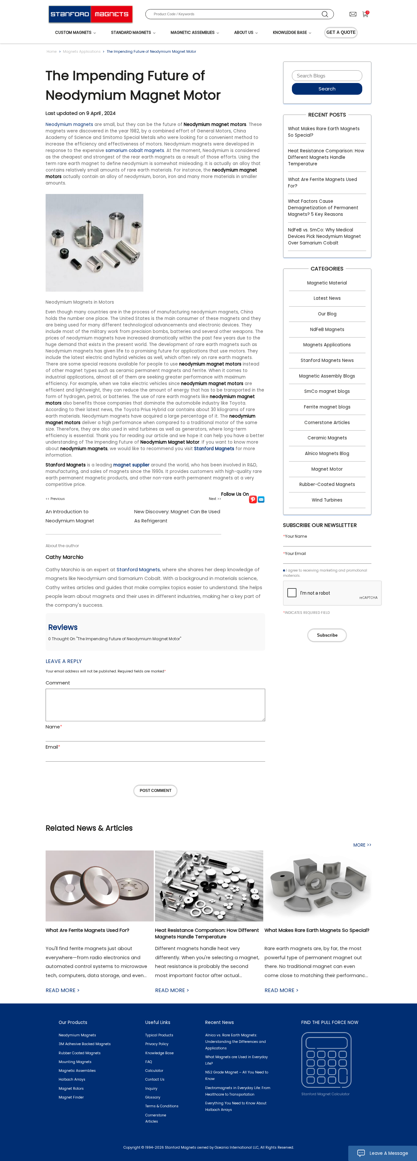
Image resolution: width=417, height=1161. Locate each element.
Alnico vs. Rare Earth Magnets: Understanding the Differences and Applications (235, 1042)
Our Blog (327, 314)
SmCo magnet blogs (327, 391)
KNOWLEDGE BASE (290, 32)
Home (52, 51)
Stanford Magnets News (327, 360)
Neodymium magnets (69, 124)
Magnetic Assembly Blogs (327, 376)
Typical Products (159, 1035)
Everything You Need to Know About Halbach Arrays (235, 1106)
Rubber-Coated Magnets (327, 484)
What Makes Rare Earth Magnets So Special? (324, 132)
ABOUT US (243, 32)
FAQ (148, 1061)
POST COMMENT (155, 790)
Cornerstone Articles (327, 423)
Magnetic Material (327, 283)
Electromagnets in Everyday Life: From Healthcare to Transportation (237, 1091)
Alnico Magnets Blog (327, 453)
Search (327, 88)
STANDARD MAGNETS (131, 32)
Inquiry (151, 1088)
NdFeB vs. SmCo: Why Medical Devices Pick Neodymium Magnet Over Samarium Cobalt (324, 236)
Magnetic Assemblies (77, 1070)
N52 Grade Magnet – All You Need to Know (236, 1075)
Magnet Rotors (71, 1088)
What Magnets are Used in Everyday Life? (236, 1060)
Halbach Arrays (72, 1079)
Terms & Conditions (162, 1106)
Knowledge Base (159, 1053)
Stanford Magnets (214, 449)
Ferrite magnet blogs (327, 407)
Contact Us (155, 1079)
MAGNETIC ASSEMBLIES (193, 32)
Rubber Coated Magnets (80, 1053)
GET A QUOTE (341, 32)
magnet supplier (131, 465)
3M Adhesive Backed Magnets (85, 1044)
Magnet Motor (327, 469)
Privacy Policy (156, 1044)
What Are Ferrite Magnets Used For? (322, 182)
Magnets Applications (82, 51)
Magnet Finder (71, 1097)
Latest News (327, 298)
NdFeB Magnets (327, 329)
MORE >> (362, 845)
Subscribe (327, 635)
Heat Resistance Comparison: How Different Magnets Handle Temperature (326, 157)
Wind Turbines (327, 500)
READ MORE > (63, 990)
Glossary (152, 1097)
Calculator (154, 1070)
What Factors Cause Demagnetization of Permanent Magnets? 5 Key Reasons (323, 207)
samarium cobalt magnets (135, 150)
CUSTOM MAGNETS (73, 32)
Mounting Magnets (75, 1061)
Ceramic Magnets (327, 438)
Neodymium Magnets (77, 1035)
